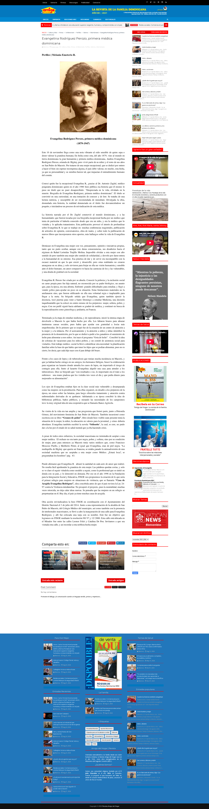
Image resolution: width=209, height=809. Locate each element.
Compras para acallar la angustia (148, 665)
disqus (114, 587)
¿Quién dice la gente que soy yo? (152, 80)
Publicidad (85, 3)
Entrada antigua (116, 580)
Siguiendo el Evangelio (143, 468)
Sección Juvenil (106, 740)
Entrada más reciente (52, 580)
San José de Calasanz (61, 714)
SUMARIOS (97, 19)
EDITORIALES (110, 19)
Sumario (54, 3)
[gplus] (154, 2)
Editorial (114, 732)
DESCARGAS (85, 19)
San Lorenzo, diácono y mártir (151, 92)
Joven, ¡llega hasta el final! (150, 115)
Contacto (96, 3)
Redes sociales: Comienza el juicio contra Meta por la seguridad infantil (136, 25)
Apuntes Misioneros (106, 728)
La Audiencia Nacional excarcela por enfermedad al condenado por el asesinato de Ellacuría (55, 558)
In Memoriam (70, 32)
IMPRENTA (56, 19)
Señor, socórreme (147, 69)
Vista (94, 744)
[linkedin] (166, 2)
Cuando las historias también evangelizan (155, 36)
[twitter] (150, 2)
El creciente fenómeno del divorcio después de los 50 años (82, 560)
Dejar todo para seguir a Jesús (151, 138)
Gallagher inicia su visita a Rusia (64, 669)
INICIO (45, 19)
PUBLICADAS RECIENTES (159, 32)
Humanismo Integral (112, 736)
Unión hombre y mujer (149, 47)
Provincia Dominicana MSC (144, 480)
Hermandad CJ (98, 736)
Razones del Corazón (92, 740)
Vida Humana (94, 32)
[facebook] (147, 2)
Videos (88, 744)
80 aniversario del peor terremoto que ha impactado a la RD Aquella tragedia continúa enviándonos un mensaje (111, 556)
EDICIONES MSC (70, 19)
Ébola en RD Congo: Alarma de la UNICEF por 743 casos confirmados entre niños (149, 647)
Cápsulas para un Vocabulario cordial (97, 732)
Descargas (73, 3)
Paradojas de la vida (141, 190)
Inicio (45, 3)
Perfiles (78, 32)
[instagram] (162, 2)
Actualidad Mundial (92, 728)
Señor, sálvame (147, 58)
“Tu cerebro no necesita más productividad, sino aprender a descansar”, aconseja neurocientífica (150, 676)
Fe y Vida (89, 736)
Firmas (63, 3)
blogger (108, 587)
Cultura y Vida (52, 32)
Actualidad (105, 25)
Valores (85, 32)
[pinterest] (158, 2)
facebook (122, 587)
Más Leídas (141, 32)
